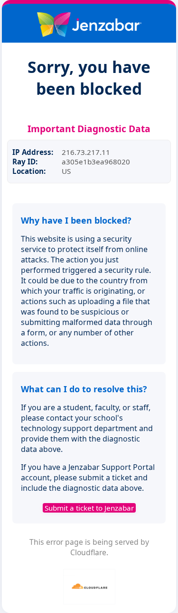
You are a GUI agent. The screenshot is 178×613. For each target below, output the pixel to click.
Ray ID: (24, 161)
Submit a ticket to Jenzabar (89, 508)
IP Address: (32, 152)
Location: (29, 171)
